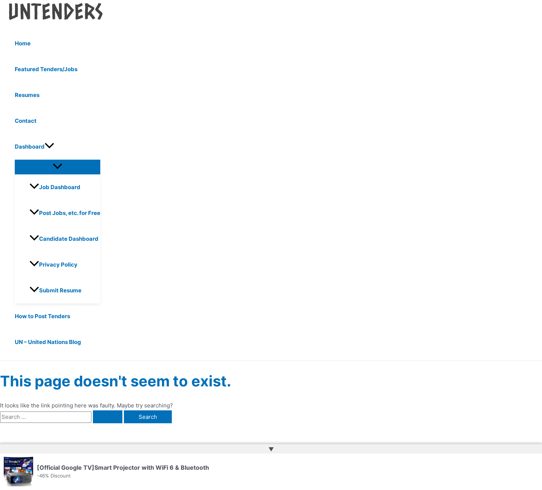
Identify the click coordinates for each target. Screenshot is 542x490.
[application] (49, 147)
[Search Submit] (107, 416)
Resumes (27, 94)
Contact (26, 120)
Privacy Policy (58, 264)
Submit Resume (60, 290)
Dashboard (30, 146)
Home (23, 43)
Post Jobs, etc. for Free (69, 212)
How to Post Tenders (42, 316)
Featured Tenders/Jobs (46, 69)
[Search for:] (62, 416)
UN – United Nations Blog (48, 341)
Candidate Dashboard (68, 238)
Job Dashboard (59, 187)
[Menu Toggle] (57, 167)
